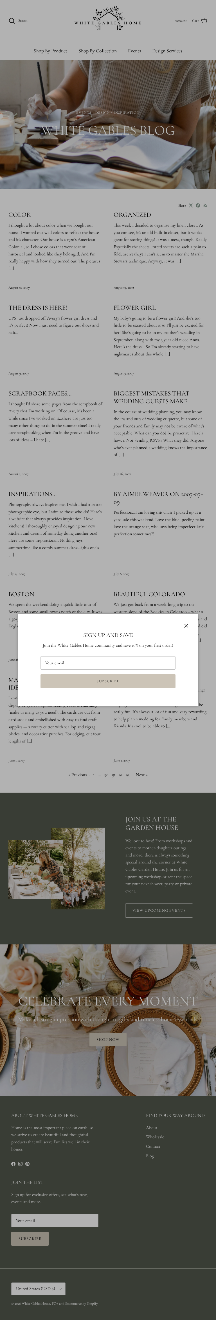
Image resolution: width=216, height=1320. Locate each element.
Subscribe (107, 681)
